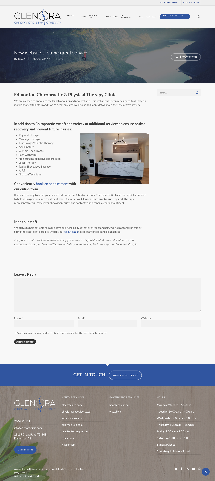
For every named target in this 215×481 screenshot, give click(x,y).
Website (146, 318)
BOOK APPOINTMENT (125, 375)
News (59, 58)
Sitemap (24, 472)
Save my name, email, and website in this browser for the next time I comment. (62, 333)
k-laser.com (68, 444)
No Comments (188, 56)
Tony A (21, 58)
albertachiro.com (72, 405)
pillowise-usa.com (72, 424)
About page (71, 231)
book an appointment (52, 184)
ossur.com (68, 438)
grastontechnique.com (75, 431)
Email (81, 318)
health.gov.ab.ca (119, 405)
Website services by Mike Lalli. (27, 476)
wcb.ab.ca (115, 411)
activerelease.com (72, 418)
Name (18, 318)
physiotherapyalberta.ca (76, 411)
